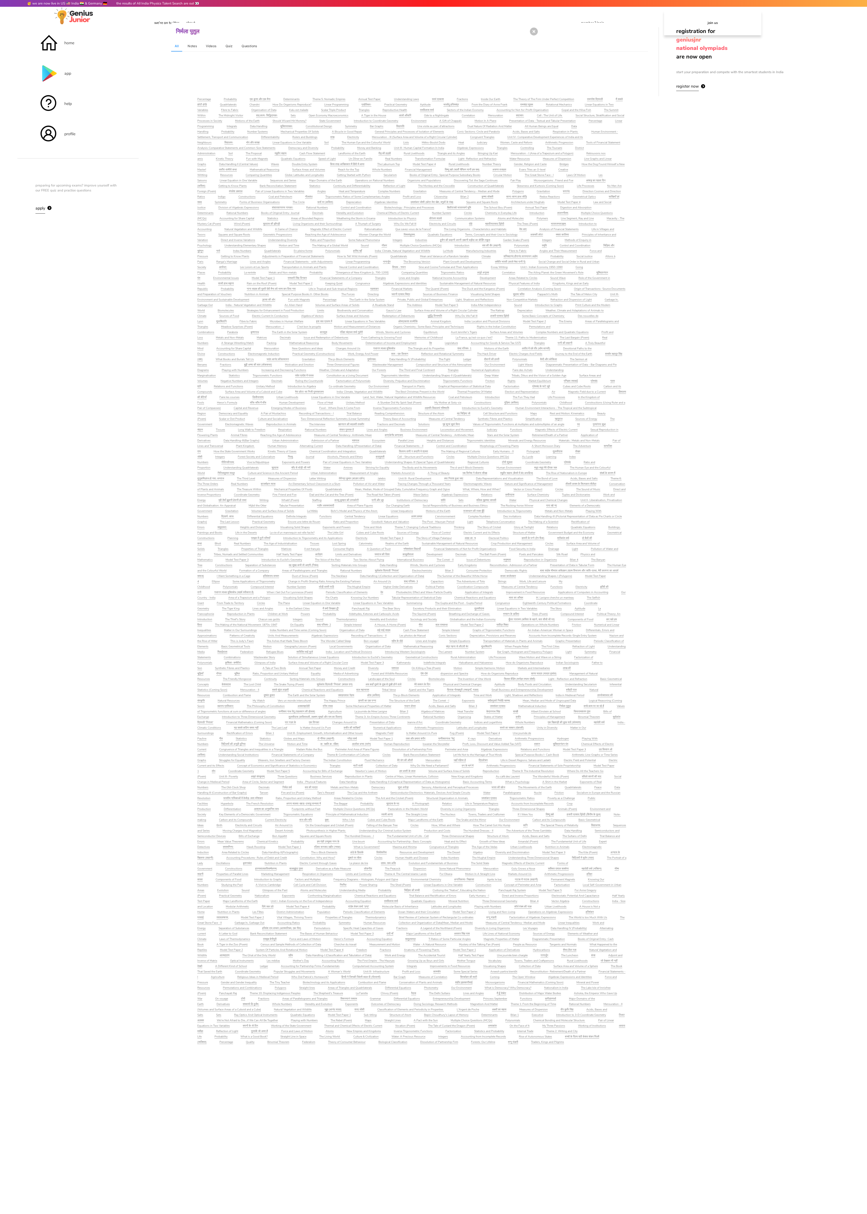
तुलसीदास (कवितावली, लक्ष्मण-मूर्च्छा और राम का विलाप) (315, 717)
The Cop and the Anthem (362, 793)
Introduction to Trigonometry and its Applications (313, 538)
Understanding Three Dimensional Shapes (533, 858)
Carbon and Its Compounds (549, 820)
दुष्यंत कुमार (269, 695)
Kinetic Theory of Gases (282, 451)
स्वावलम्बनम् (222, 917)
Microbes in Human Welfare (286, 321)
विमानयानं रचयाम (348, 998)
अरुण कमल (416, 516)
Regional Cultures (478, 462)
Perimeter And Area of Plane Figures (357, 749)
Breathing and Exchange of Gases (469, 614)
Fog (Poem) (457, 733)
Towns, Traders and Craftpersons (534, 960)
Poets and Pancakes (531, 554)
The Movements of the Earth (535, 787)
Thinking (459, 527)
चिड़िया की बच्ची (412, 890)
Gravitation (420, 191)
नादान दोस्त (410, 706)
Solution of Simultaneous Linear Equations (313, 657)
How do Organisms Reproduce (524, 662)
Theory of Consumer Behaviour (347, 1042)
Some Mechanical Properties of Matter (368, 706)
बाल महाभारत (362, 690)
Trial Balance (354, 413)
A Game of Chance (286, 229)
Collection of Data (386, 765)
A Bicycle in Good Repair (347, 131)
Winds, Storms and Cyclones (393, 332)
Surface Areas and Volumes (308, 169)
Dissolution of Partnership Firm (439, 1042)
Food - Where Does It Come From (339, 408)
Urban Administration (285, 440)
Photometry (431, 988)
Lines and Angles (260, 261)
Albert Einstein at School (546, 711)
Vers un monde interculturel (294, 700)
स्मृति (544, 245)
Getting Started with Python (354, 175)
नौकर (384, 245)
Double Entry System (304, 164)
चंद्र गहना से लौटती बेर (457, 646)
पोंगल (218, 673)
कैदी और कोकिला (548, 359)
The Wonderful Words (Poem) (551, 776)
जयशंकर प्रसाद (497, 706)
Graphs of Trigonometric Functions (494, 630)
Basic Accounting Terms (477, 782)
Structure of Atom (498, 836)
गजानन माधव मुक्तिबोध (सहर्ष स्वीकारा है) (234, 592)
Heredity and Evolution (350, 213)
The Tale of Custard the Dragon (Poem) (451, 1026)
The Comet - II (445, 560)
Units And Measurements (283, 635)
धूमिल (237, 673)
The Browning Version (416, 261)
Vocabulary (494, 960)
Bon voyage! (371, 641)
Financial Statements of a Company (341, 278)
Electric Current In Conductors (270, 316)
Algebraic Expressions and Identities (405, 283)
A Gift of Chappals (450, 121)
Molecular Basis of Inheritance (400, 906)
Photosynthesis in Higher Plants (326, 830)
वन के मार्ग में (467, 765)
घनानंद (566, 191)
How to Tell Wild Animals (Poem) (357, 256)
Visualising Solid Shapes (485, 294)
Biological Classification (392, 1042)
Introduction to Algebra (302, 386)
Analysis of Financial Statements (559, 229)
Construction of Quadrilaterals (486, 186)
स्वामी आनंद (387, 814)
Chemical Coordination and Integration (333, 451)
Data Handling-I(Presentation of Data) (359, 446)
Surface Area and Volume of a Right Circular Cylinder (446, 310)
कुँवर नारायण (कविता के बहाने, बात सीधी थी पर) (531, 619)
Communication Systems (470, 218)
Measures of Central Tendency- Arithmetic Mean (343, 435)
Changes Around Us (348, 348)
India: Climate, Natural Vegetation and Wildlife (402, 251)
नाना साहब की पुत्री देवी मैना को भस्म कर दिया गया (271, 289)
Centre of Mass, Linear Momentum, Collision (411, 776)
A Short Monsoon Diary (546, 446)
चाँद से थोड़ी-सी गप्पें (300, 467)
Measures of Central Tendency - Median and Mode (469, 191)
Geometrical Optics (584, 196)
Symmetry (351, 126)
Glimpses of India (264, 662)
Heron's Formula (227, 402)
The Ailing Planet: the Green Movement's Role (555, 272)
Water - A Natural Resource (429, 944)
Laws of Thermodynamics (234, 939)
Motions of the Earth (247, 121)
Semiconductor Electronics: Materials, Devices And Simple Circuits (430, 793)
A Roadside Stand (383, 305)
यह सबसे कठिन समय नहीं (246, 727)
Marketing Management (275, 874)
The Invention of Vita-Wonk (474, 679)
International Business (410, 560)
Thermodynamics (346, 619)
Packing (271, 343)
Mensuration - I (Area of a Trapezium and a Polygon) (542, 153)
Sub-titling (370, 1015)
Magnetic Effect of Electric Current (331, 229)
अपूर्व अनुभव (483, 272)
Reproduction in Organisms (540, 560)
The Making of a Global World (330, 245)
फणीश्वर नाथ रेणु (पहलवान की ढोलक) (297, 711)
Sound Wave (558, 278)
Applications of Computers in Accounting (583, 592)
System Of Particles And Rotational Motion (282, 950)
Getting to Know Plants (232, 186)
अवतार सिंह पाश (462, 933)
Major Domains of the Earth (325, 180)
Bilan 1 (270, 733)
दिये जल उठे (267, 906)
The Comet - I (441, 700)
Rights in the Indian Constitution (496, 327)
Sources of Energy (586, 419)
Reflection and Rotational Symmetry (442, 354)
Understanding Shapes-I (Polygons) (550, 576)
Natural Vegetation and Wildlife (243, 229)
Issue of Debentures (478, 560)
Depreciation (353, 202)
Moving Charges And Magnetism (242, 830)
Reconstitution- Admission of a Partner (513, 565)
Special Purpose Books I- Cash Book (537, 755)
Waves (275, 164)
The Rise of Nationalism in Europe (566, 473)
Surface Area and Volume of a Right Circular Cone (318, 662)
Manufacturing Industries (481, 251)
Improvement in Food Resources (525, 592)
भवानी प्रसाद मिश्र (401, 294)
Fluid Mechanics (374, 760)
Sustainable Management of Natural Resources (468, 283)
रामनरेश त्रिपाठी (595, 99)
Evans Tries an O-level (532, 169)
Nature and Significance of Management (529, 484)
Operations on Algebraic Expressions (550, 912)
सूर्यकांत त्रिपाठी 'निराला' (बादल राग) (335, 684)
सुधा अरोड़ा (403, 787)
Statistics (314, 186)
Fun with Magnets (257, 159)
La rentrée (250, 272)
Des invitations (512, 516)
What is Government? (367, 847)
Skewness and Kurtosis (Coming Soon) (540, 186)
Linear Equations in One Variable (292, 142)
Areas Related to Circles (523, 278)
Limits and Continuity (358, 874)
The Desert (453, 852)
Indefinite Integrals (435, 662)
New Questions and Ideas (307, 348)
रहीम (290, 955)
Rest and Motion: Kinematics (567, 413)
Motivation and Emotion (299, 364)
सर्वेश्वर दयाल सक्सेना (558, 868)
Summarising (414, 603)
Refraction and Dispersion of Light (571, 299)
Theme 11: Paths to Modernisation (526, 337)
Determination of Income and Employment (391, 343)
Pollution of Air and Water (369, 484)
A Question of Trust (379, 549)
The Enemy (565, 321)
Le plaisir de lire (359, 863)
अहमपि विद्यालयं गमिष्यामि (437, 408)
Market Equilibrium (539, 381)
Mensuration (495, 115)
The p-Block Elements (341, 359)
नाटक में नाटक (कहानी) (526, 879)
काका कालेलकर (508, 576)
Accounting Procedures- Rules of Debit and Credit (256, 858)
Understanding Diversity (282, 240)
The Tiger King (231, 608)
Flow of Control (441, 532)
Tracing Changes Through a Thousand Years (424, 484)
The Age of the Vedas (484, 847)
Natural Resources (229, 700)
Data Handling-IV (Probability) (407, 359)
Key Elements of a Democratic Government (244, 814)
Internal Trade (525, 1031)
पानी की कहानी (565, 343)
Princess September (495, 998)
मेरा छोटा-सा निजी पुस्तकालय (309, 392)
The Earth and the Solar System (306, 695)
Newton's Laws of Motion (371, 771)
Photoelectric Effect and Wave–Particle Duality (424, 592)
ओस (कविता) (373, 695)
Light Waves (525, 364)
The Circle (299, 202)
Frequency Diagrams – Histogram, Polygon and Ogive (365, 879)
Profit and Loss (412, 196)
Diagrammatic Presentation (548, 939)
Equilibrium (431, 332)
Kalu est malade (298, 110)
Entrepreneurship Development (451, 998)
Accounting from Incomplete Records (483, 1036)
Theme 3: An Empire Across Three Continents (382, 717)
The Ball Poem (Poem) (492, 554)
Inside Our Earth (490, 99)
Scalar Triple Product (333, 110)
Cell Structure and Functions (500, 413)
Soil (326, 142)
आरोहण (318, 554)
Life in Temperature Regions (481, 803)
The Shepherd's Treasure (328, 993)
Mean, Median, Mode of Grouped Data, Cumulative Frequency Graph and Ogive (402, 489)
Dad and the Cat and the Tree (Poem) (331, 494)
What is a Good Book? (254, 1036)
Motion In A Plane (485, 121)
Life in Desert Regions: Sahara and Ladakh (526, 760)
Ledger (467, 359)
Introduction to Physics (402, 218)
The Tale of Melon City (584, 294)
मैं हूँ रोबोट (501, 993)
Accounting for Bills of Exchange (323, 771)
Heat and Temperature (352, 191)
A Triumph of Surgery (368, 224)
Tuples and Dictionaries (576, 494)
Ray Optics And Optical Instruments (255, 1015)
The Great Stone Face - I (539, 175)
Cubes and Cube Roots (577, 386)
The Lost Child (252, 684)
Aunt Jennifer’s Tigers (464, 332)
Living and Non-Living (502, 912)
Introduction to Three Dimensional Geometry (249, 717)
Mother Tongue (466, 960)
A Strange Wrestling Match (237, 343)
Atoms (330, 1031)
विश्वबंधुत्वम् (409, 234)
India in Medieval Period (570, 695)
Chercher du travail (345, 944)
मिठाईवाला (222, 652)
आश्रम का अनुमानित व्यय (266, 809)
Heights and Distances (440, 440)
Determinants (291, 99)
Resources (226, 175)
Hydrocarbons (541, 950)
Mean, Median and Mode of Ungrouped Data (549, 700)
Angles (321, 191)
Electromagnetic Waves (239, 424)
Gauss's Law (393, 310)
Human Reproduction (397, 744)
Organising (464, 717)
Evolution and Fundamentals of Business (433, 863)
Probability (230, 99)
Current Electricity (276, 820)
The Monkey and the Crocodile (436, 186)
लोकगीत (368, 868)
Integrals (232, 126)
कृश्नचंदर (247, 863)
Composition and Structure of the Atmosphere (444, 364)
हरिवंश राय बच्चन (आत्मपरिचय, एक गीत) (281, 928)
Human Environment (508, 467)
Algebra (477, 852)
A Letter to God (228, 933)
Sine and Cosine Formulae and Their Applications (448, 267)
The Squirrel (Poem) (424, 614)
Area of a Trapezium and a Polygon (249, 597)
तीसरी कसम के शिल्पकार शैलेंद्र (581, 484)
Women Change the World (375, 234)
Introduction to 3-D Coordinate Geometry (581, 1015)
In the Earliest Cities (298, 608)
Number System (441, 213)
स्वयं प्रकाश (438, 99)
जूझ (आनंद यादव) (333, 1009)
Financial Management (418, 169)
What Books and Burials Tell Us (235, 359)
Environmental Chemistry (426, 879)
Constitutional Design (319, 126)
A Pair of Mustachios (273, 413)
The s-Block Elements (324, 852)
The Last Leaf (279, 727)
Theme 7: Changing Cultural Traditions (418, 527)
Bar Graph (400, 977)
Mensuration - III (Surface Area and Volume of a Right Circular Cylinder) (414, 137)
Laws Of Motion (576, 175)
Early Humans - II (503, 451)
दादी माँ (390, 933)
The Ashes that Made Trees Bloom (287, 641)
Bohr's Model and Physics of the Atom (354, 511)
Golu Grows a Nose (523, 868)
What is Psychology (517, 782)
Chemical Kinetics (267, 841)
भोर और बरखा (253, 142)
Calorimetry (366, 543)
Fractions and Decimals (391, 424)
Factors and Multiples (308, 879)
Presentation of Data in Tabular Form (572, 565)
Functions (516, 429)
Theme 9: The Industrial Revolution (533, 771)
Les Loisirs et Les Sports (254, 267)
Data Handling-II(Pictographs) (280, 852)
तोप (213, 771)
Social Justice (584, 256)
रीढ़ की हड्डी (384, 153)
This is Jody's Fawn (242, 641)
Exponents (468, 700)
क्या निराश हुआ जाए (453, 478)
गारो (218, 251)
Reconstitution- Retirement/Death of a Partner (558, 971)
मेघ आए (523, 229)
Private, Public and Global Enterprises (420, 299)
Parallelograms (512, 793)
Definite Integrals (296, 516)
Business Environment (413, 429)
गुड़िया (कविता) (511, 402)
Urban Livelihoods (287, 397)
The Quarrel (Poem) (437, 289)
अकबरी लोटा (536, 234)
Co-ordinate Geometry (342, 386)
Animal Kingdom (441, 321)
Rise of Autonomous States (535, 1036)
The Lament (445, 652)
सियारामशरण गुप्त (582, 711)
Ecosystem (378, 440)
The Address (414, 305)
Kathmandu (404, 662)
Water (327, 467)
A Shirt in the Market (554, 782)
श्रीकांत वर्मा (563, 538)
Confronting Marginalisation (325, 895)
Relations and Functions (228, 386)
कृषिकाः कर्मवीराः (233, 662)
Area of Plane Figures (360, 505)
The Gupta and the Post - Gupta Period (458, 603)
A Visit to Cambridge (268, 885)
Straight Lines (392, 1020)
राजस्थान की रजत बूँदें (473, 511)
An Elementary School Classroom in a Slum (314, 484)
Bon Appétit (279, 836)
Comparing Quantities (259, 175)
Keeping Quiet (334, 283)
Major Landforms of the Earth (425, 820)
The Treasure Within (249, 489)
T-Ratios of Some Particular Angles (450, 939)
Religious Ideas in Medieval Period (257, 977)
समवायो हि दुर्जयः (251, 1004)
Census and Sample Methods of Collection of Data (291, 944)
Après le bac (494, 879)
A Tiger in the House (373, 115)
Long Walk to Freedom (251, 429)
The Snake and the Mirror (471, 820)
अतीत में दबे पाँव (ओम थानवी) (536, 348)
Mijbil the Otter (257, 505)
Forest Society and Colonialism (256, 457)
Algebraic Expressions (470, 148)
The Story (556, 608)
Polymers (542, 218)
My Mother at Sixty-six (447, 402)
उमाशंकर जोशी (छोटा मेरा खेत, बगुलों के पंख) (431, 202)
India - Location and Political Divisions (349, 652)
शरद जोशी (359, 1009)
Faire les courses (229, 397)
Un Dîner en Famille (360, 159)
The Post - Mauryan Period (438, 522)
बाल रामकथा (442, 625)
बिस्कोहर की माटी (468, 977)
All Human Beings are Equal (541, 126)
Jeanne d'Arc (415, 722)
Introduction (536, 213)
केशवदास (226, 684)
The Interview (317, 424)
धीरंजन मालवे (435, 218)
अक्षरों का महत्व (499, 1009)
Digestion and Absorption (576, 207)
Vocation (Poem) (405, 1026)
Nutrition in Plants (276, 863)
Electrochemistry (422, 570)
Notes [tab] (192, 46)
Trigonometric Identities (395, 375)
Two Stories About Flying (368, 560)
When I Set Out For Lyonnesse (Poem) (290, 592)
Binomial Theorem (589, 717)
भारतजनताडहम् (558, 224)
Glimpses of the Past (274, 890)
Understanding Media (352, 890)
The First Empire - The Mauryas (376, 960)
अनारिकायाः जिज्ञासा (464, 879)
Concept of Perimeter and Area (522, 885)
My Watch (259, 700)
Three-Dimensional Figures (343, 364)
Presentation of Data (382, 722)
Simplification (533, 419)
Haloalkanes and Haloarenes (476, 662)
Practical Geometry (395, 104)
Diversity (373, 668)
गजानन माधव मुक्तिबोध (384, 348)
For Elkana (446, 874)
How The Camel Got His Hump (491, 825)
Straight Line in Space (293, 1036)
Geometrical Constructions (422, 657)
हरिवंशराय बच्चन (271, 576)
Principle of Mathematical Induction (347, 814)
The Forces (348, 294)
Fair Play (515, 180)
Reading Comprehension (390, 413)
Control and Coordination (356, 207)
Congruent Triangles (482, 137)
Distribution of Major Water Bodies (540, 993)
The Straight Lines (416, 814)
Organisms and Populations (424, 180)
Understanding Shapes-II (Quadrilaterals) (447, 375)
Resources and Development (417, 852)
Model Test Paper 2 (300, 283)
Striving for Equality (377, 467)
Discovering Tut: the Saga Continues (476, 180)
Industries (421, 240)
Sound (365, 245)
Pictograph (533, 451)
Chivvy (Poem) (389, 993)
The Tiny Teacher (280, 982)
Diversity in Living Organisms (458, 809)
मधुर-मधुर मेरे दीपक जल (545, 467)
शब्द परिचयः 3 (411, 581)
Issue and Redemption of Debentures (326, 337)
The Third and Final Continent (417, 370)
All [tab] (177, 46)
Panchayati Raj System (512, 890)
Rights (511, 381)
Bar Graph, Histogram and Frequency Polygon (525, 652)
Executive (537, 1015)
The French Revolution (259, 803)
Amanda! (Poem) (528, 841)
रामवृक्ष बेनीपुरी (270, 939)
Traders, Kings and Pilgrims (547, 1042)
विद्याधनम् (595, 825)
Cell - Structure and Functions (415, 457)
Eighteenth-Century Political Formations (547, 603)
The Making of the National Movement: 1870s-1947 (246, 625)
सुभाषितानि (221, 321)
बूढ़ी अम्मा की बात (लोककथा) (258, 364)
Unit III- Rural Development (415, 478)
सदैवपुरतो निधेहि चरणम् (499, 700)
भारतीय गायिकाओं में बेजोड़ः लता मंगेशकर (243, 798)
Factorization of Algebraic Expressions (532, 917)
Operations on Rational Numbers (374, 180)
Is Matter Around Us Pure (315, 727)
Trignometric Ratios (452, 272)
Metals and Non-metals (283, 272)
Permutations (322, 928)
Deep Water (492, 375)
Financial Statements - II (408, 446)
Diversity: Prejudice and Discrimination (406, 381)
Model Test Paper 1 (263, 278)
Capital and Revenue (246, 408)
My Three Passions (553, 1026)
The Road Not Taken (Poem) (383, 494)
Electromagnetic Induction (264, 354)
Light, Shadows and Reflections (475, 299)
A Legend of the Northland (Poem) (441, 928)
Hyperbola (227, 803)
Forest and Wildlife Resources (389, 673)
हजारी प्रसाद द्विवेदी (499, 316)
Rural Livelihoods (414, 153)
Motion (267, 646)
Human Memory (277, 446)
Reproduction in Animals (281, 424)
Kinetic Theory (224, 159)
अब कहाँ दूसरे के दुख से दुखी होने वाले (383, 684)
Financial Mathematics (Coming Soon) (249, 722)
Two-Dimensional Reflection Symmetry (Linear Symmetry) (335, 419)
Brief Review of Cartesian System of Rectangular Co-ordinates (436, 917)
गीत (221, 738)
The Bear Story (391, 608)
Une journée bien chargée (512, 955)
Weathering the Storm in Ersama (355, 218)
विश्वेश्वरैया (381, 852)
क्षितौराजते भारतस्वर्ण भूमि (459, 207)
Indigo (222, 196)
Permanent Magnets (563, 879)
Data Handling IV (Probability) (569, 928)
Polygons (518, 191)
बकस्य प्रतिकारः (225, 706)
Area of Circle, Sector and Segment (263, 782)
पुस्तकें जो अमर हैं (259, 1031)
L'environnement (445, 516)
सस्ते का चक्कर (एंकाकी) (512, 727)
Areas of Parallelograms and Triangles (304, 570)
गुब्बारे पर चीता (354, 858)
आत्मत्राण (224, 955)
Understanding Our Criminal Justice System (385, 830)
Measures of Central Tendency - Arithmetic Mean (445, 435)
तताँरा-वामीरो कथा (228, 169)
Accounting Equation (358, 901)
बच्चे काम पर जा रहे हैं (594, 706)
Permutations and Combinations (242, 988)
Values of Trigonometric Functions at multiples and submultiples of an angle (518, 424)
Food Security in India (522, 549)
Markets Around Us (403, 473)
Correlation (468, 115)
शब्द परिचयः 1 (464, 348)
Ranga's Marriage (226, 261)
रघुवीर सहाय (281, 153)
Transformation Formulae (430, 159)
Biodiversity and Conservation (355, 310)
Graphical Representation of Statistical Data (464, 386)
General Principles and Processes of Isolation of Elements (409, 131)
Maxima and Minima (405, 847)
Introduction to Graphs (548, 305)
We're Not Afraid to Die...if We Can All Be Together (247, 1020)
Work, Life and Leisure (532, 581)
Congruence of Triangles (444, 847)
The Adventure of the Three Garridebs (529, 830)
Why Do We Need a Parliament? (429, 765)
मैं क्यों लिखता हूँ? (331, 608)
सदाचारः (520, 115)
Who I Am (348, 820)
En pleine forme (303, 251)
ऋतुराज (558, 419)
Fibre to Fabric (229, 110)
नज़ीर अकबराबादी (325, 505)
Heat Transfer (465, 711)
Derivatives (495, 738)
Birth (219, 825)
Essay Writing (499, 267)
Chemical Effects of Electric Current (398, 213)
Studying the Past (232, 885)
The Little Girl (335, 532)
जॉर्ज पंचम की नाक (523, 906)
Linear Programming (336, 104)
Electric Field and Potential (580, 760)
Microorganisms (495, 982)
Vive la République (258, 462)
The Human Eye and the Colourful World (366, 142)
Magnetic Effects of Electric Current (556, 429)
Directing (373, 294)
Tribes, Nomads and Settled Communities (238, 554)
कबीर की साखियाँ (352, 727)
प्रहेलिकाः (366, 104)
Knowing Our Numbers (365, 597)
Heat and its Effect (455, 841)
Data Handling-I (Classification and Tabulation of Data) (339, 955)
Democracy (378, 787)
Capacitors (437, 581)
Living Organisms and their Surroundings (317, 224)
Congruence (362, 283)
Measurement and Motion (384, 944)
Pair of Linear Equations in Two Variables (279, 191)
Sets (293, 115)
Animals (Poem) (567, 809)
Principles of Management (549, 717)
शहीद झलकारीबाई (464, 982)
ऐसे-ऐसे (424, 673)
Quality (250, 1042)
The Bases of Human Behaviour (319, 933)
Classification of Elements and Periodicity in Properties (410, 1009)
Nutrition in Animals (257, 294)
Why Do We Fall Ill (405, 224)
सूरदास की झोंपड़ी (271, 224)
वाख (332, 137)
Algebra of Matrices (433, 711)
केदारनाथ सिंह (493, 711)
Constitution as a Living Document (347, 375)
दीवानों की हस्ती (491, 359)
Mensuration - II (249, 690)
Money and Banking (369, 148)
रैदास (413, 993)
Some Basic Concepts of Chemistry (543, 316)
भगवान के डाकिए (511, 614)
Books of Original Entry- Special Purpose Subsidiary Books (445, 175)
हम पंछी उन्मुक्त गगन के (328, 841)
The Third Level (246, 478)
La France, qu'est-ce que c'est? (474, 337)
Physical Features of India (524, 283)
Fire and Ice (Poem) (292, 793)
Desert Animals (284, 830)
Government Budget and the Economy (571, 532)
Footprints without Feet (306, 809)
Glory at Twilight (524, 527)
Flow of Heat (325, 402)
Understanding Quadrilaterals (241, 467)
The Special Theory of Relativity (559, 825)
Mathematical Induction (532, 706)
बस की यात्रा (311, 787)
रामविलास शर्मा (427, 110)
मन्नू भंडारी (491, 917)
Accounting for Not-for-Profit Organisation (522, 110)
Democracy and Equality (233, 413)
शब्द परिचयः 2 (324, 625)
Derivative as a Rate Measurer (333, 868)
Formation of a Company (254, 570)
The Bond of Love (546, 478)
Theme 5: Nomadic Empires (328, 99)
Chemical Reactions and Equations (475, 597)
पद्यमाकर (374, 289)
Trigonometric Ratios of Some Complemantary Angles (357, 196)
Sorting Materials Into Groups (349, 565)
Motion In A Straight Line (480, 874)
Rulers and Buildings (304, 137)
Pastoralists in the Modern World (408, 809)
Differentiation (232, 809)
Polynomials (521, 245)
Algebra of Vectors (312, 316)
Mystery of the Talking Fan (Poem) (479, 944)
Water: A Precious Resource (408, 1036)
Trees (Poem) (540, 614)
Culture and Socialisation (273, 419)
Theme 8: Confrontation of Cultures (348, 755)
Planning (232, 538)
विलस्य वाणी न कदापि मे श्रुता (413, 451)
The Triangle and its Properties (426, 348)
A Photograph (420, 803)
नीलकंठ (308, 196)
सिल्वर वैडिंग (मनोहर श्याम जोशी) (519, 679)
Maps (533, 413)
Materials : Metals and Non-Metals (579, 440)
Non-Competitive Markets (522, 299)
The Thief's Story (235, 619)
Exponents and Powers (296, 462)
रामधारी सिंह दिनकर (297, 278)
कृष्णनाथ (255, 332)
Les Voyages (530, 928)
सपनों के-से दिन (250, 1026)
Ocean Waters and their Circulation (419, 912)
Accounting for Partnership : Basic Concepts (404, 841)
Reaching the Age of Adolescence (325, 234)
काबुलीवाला (408, 554)
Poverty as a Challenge (561, 798)
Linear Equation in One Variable (238, 180)
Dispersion (419, 868)
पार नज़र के (290, 722)
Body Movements (342, 343)
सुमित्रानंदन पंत (560, 744)
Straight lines (307, 988)
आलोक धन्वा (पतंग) (361, 744)
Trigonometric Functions (267, 375)
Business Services (321, 776)
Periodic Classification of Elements (347, 592)
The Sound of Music (588, 489)
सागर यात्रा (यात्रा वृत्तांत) (544, 673)
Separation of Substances (260, 565)
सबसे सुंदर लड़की (280, 690)
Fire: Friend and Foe (284, 494)
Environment (419, 121)
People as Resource (525, 944)
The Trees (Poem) (527, 224)
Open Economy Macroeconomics (328, 115)
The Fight (444, 359)
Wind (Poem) (242, 224)
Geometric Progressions (277, 234)
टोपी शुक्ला (507, 462)
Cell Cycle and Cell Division (310, 885)
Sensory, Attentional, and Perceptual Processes (450, 787)
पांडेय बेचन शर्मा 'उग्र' (358, 906)
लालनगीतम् (562, 213)
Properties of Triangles (254, 549)
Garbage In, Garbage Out (249, 923)
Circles (468, 213)
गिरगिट (343, 885)
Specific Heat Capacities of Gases (363, 928)
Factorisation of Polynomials (353, 381)
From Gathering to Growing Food (381, 337)
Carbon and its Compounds (235, 820)
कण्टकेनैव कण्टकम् (394, 435)
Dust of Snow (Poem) (305, 576)
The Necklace (339, 576)
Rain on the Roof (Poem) (262, 283)
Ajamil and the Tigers (421, 690)
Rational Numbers (317, 207)
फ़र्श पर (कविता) (325, 202)
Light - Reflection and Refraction (567, 679)
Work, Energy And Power (363, 354)
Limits (320, 310)
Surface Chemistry (538, 494)
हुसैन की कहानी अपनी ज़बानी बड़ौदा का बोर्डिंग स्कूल (465, 240)
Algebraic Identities (386, 202)
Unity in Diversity (547, 727)
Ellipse (216, 581)
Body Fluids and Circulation (535, 684)
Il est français (312, 549)
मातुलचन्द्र (410, 939)
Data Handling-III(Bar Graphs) (241, 440)
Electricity (353, 137)
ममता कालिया (562, 234)
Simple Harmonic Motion (490, 668)
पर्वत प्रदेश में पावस (304, 375)
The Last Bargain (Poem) (574, 337)
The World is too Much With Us (588, 917)
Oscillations (223, 863)
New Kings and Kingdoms (467, 776)
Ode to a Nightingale (436, 115)
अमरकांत (492, 1026)
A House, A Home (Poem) (390, 625)
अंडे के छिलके (357, 852)
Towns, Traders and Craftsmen (486, 814)
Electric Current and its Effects (482, 532)
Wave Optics (421, 494)
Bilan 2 (464, 196)
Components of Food (580, 619)
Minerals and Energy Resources (527, 440)
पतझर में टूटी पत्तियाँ (260, 538)
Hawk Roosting (256, 847)
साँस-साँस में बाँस (258, 402)
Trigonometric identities (481, 440)
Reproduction (491, 771)
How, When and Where (445, 825)
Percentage (204, 99)
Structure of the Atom (431, 413)
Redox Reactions (550, 196)
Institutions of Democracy (412, 500)
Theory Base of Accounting (399, 419)
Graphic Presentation (568, 641)
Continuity (270, 679)
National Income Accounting (449, 278)
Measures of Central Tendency (447, 419)
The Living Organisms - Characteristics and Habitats (475, 229)
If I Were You (525, 814)
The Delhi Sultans (439, 993)
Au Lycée (527, 457)
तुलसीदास (557, 451)
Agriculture (335, 711)
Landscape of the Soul (381, 679)
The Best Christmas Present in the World (419, 392)
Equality (316, 673)
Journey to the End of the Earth (573, 354)
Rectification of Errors (240, 733)
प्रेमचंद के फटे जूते (541, 386)
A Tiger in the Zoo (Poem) (232, 944)
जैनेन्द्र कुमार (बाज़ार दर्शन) (352, 478)
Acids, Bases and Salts (526, 131)
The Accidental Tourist (431, 955)
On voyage (221, 998)
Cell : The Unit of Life (550, 115)
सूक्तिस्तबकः (286, 126)
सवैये (443, 500)
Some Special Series (466, 971)
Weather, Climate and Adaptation (339, 370)
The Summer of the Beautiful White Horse (462, 576)
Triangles (364, 110)
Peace (597, 787)
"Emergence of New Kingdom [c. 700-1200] (362, 272)
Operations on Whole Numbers (540, 625)
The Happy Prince (334, 700)
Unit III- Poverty (228, 776)
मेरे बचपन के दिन (422, 684)
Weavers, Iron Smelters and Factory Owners (284, 760)
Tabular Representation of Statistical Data (416, 597)
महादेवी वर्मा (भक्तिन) (592, 868)
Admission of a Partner (325, 440)
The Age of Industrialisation (280, 543)
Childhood (565, 402)
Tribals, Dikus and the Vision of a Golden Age (539, 375)
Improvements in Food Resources (450, 966)
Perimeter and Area (456, 749)
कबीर (518, 717)
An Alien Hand (293, 305)
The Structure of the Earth (404, 700)
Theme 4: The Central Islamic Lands (405, 874)
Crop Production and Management (511, 543)
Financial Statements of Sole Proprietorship (555, 765)
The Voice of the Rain (327, 560)
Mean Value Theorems (230, 841)
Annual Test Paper (369, 99)
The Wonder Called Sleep (336, 641)
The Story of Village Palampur (434, 538)
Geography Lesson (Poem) (300, 646)
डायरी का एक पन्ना (367, 700)
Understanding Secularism (581, 684)
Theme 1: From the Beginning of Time (533, 1004)
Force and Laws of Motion (305, 939)
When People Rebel (517, 646)
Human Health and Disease (411, 858)
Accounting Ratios (288, 923)
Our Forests (379, 370)
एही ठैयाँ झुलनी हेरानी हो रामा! (233, 500)
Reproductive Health (394, 110)
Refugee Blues (275, 652)
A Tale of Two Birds (274, 668)
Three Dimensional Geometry (499, 901)
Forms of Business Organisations (260, 202)
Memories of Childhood (429, 337)
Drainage (553, 549)
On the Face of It (519, 1026)
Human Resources (375, 923)
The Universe (266, 744)
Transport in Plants (413, 386)
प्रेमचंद (594, 381)
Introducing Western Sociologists (405, 652)
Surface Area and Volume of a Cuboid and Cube (253, 392)
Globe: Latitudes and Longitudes (304, 175)
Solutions (424, 424)
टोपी (243, 998)
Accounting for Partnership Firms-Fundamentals (310, 966)
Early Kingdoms (467, 565)
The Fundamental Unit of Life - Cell (408, 836)
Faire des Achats (523, 370)
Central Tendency (355, 516)
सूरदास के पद (392, 803)
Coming (494, 977)
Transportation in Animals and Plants (304, 267)
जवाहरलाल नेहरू (346, 695)
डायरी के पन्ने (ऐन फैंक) (533, 538)
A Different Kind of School (231, 966)
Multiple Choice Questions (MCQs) (421, 245)
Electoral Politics (499, 538)
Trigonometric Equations (298, 814)
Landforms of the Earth (352, 153)
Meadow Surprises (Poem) (237, 327)
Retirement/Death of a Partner (550, 435)
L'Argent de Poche (468, 1009)
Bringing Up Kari (488, 153)
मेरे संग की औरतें (405, 760)
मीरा (421, 625)
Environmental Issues (226, 278)
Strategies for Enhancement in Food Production (275, 310)
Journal (310, 457)
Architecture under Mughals (528, 202)
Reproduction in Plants (241, 614)
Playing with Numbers (235, 370)
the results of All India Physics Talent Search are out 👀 (157, 3)
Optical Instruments (242, 960)
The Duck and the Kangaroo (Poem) (483, 289)
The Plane (284, 603)
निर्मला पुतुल (565, 706)
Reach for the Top (348, 169)
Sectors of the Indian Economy (465, 110)
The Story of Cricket (489, 527)
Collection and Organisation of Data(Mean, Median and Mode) (436, 923)
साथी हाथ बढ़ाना (226, 283)
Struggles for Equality (232, 760)
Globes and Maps (294, 738)
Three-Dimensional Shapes (528, 809)
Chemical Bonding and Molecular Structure (559, 1020)
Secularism (390, 175)
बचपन (537, 744)
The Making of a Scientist (543, 522)
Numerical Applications (485, 370)
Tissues (220, 429)
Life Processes (585, 186)
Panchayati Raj (361, 608)
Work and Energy (395, 955)
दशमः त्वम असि (388, 863)
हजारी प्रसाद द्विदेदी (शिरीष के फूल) (584, 814)
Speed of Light (327, 159)
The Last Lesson (229, 522)
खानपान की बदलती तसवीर (351, 424)
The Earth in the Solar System (367, 299)
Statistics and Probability (489, 1031)
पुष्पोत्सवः (371, 359)
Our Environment (495, 364)
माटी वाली (358, 765)
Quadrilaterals (228, 104)
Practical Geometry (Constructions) (313, 354)
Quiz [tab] (229, 46)
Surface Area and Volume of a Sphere (575, 966)
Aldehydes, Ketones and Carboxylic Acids (374, 614)
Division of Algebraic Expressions (238, 207)
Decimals (317, 213)
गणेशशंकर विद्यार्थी (412, 549)
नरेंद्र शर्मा (352, 738)
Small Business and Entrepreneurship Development (522, 690)
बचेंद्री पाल (571, 690)
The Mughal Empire (358, 587)
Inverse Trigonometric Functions (392, 408)
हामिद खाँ (357, 251)
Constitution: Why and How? (317, 858)
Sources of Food (229, 316)
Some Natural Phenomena (364, 240)
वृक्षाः (327, 820)
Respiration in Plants (565, 131)
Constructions (247, 196)
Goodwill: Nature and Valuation (390, 522)
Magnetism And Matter (484, 1004)
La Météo (312, 511)
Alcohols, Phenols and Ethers (345, 457)
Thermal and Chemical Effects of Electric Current (353, 1026)
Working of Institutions (592, 1026)
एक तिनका (314, 722)
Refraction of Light (583, 646)
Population (323, 912)
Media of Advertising (346, 673)
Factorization (453, 1031)
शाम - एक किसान (399, 354)
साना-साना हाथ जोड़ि (516, 196)
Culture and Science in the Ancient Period (273, 473)
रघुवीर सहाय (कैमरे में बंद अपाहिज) (516, 473)
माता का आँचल (516, 597)
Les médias (273, 960)
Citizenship (440, 196)
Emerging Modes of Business (288, 408)
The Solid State (480, 863)
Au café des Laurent (508, 776)
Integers (397, 240)
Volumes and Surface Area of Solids (272, 511)
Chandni (254, 104)
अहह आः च (470, 538)
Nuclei (538, 793)
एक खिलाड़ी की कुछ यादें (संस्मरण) (564, 722)
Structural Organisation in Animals (447, 798)
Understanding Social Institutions (238, 755)
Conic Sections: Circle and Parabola (478, 131)
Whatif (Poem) (290, 500)
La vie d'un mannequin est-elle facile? (292, 532)
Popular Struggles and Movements (294, 971)
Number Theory (491, 164)
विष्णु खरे (550, 814)
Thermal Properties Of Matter (474, 392)
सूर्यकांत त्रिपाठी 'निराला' (387, 570)
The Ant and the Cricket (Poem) (394, 798)
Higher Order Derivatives (398, 587)
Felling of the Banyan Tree (382, 825)
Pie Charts (332, 597)
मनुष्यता (507, 560)
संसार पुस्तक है (346, 429)
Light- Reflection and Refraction (477, 159)
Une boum (358, 841)
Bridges (564, 164)
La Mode (448, 251)
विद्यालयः (228, 142)
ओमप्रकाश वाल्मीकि (408, 321)
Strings (502, 581)
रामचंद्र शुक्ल (526, 104)
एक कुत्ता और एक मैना (260, 99)
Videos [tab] (211, 46)
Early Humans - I (479, 895)
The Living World (329, 1036)
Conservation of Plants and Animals (420, 982)
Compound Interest (262, 587)
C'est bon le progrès (309, 327)
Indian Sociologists (567, 662)
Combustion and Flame (237, 695)
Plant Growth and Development (462, 261)
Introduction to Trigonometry (514, 511)
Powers (305, 614)
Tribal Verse (389, 690)
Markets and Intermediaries (534, 668)
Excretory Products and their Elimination (437, 608)
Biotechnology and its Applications (324, 982)
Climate (486, 256)
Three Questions (287, 776)
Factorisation (511, 386)
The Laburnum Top (388, 164)
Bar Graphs (376, 126)
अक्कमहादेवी (304, 706)
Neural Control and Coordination (359, 267)
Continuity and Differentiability (351, 186)
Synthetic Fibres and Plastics (495, 419)
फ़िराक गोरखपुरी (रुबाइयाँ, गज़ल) (463, 690)
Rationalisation (373, 229)
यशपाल (355, 440)
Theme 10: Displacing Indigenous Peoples (275, 993)
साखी (515, 711)
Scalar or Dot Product (232, 419)
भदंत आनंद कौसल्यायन (278, 359)
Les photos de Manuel (412, 635)
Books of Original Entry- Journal (280, 213)
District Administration (290, 912)
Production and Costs (437, 830)
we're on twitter (166, 22)
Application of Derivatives (504, 950)
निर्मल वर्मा (287, 787)
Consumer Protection (479, 570)
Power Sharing (368, 885)
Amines (348, 467)
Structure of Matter (524, 532)
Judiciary (482, 142)
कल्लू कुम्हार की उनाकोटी (346, 500)
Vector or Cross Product (527, 489)
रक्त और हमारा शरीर (415, 738)
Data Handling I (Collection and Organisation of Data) (392, 576)
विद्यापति (400, 126)
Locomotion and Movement (457, 429)
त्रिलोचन (483, 760)
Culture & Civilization (366, 1036)
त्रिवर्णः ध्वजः (227, 516)
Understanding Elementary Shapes (245, 245)
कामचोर (437, 971)
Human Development (292, 402)
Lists (406, 142)
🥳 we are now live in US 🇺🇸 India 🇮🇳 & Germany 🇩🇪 (67, 3)
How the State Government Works (234, 451)
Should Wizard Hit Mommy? (289, 121)
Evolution (223, 890)
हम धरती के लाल (407, 771)
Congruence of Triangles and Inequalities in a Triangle (251, 749)
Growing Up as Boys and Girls (426, 960)
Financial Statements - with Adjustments (308, 261)
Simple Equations (459, 641)
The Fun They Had (524, 397)
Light (470, 522)
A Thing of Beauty (439, 473)
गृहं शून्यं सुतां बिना (451, 424)
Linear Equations (388, 516)
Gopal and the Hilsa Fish (576, 110)
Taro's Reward (325, 793)
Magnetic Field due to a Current (587, 392)
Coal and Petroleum (280, 196)
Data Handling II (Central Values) (238, 164)
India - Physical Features (311, 782)
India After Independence (486, 305)
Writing (263, 500)
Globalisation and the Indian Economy (473, 619)
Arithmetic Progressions (429, 727)
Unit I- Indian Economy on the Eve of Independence (302, 901)
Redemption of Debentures (398, 316)
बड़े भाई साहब (383, 630)
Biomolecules (226, 310)
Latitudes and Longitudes (472, 727)
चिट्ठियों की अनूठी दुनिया (233, 744)
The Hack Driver (486, 354)
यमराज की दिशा (382, 554)
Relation (447, 803)
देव (430, 343)
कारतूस (323, 332)
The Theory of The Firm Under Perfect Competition (543, 99)
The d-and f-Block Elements (467, 467)
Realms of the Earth (397, 543)
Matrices (262, 337)
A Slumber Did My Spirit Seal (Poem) (400, 402)
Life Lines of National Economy (501, 933)
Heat (461, 142)
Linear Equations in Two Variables (365, 321)
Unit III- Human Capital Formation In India (419, 148)
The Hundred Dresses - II (478, 830)
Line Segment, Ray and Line (577, 218)
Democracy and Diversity (303, 148)
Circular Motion (502, 175)
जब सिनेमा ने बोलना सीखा (474, 473)
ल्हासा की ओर (268, 299)
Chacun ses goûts (269, 619)
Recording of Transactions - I (316, 413)
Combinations (232, 657)
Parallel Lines (406, 440)
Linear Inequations (402, 511)
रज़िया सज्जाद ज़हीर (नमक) (327, 847)
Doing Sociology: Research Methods (435, 1004)
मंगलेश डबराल (235, 191)
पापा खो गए (551, 505)
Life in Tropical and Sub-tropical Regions (333, 289)
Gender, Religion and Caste (530, 164)
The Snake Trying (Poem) (289, 684)
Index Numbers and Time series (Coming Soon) (298, 630)
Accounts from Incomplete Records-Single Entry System (563, 635)
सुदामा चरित (518, 294)
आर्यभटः (223, 267)
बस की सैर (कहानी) (491, 245)
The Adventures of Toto (471, 581)
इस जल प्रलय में (324, 321)
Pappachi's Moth (547, 294)
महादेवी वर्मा (599, 722)
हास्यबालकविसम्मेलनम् (266, 868)
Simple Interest (353, 625)
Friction (490, 381)
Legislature (451, 343)
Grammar (375, 998)
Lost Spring (339, 543)
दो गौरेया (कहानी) (325, 738)
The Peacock (392, 868)
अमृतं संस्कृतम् (258, 776)
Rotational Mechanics (559, 104)
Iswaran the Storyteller (436, 744)
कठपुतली (380, 457)
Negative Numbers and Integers (240, 381)
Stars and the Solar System (503, 435)
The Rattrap (497, 310)
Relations (486, 494)
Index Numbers (242, 251)
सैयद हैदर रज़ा (569, 950)
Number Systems (257, 131)
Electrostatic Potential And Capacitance (575, 895)
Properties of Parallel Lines (232, 874)
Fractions (462, 99)
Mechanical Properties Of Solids (300, 131)
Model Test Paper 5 (446, 305)
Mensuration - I (275, 327)
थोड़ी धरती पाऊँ (326, 587)
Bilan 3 (449, 570)
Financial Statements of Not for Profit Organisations (465, 549)
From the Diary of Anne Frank (489, 104)
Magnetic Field (384, 733)
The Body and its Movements (419, 467)
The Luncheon (569, 955)
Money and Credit (344, 668)
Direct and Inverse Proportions (520, 895)
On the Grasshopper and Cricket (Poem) (329, 825)
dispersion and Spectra (454, 673)
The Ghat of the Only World (258, 955)
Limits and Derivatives (348, 554)
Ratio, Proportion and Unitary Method (275, 673)
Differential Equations (260, 516)
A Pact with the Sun (426, 1020)
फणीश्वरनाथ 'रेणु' (446, 738)
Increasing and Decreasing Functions (283, 370)
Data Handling (258, 126)
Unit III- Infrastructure (376, 971)
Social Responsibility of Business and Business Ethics (455, 505)
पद (578, 424)
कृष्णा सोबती (487, 196)
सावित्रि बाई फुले (304, 652)
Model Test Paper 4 (424, 164)
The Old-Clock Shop (233, 787)
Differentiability (270, 137)
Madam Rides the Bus (309, 749)
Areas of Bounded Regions (307, 218)
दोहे (470, 224)
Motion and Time (289, 245)
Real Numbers (393, 159)
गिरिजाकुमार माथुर (226, 473)
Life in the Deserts (246, 532)
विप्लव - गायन (399, 267)
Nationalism (262, 895)
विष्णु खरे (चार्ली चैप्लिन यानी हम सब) (462, 169)
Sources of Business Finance (440, 294)
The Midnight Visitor (231, 115)
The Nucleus (447, 814)
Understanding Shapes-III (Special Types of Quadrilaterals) (420, 462)
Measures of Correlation (433, 977)
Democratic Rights (516, 570)
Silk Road (562, 554)
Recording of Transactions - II (369, 635)
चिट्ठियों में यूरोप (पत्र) (583, 858)
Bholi (218, 543)
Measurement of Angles (364, 473)
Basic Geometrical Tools (235, 646)
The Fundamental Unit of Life (568, 841)
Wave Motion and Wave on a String (540, 657)
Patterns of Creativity (242, 635)
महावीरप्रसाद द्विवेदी (494, 224)
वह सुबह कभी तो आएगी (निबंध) (304, 565)
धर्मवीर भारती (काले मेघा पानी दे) (510, 261)
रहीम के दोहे (397, 641)
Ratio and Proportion (323, 240)
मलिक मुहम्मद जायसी (486, 500)
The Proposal (254, 153)
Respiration (285, 429)
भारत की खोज (498, 787)
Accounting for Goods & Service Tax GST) (496, 343)
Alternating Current (311, 446)
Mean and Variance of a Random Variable (444, 256)
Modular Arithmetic (237, 906)
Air (553, 392)
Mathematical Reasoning (264, 169)
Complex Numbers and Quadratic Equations (562, 332)
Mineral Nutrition (458, 901)
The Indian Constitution (337, 760)
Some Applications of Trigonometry (254, 581)
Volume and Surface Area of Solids (449, 771)
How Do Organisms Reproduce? (292, 104)
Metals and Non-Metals (230, 337)
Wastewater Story (264, 657)
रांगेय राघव (328, 706)
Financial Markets (402, 289)
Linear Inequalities (569, 923)
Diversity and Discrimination (512, 852)
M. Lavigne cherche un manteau (555, 597)
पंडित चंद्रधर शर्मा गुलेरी (351, 332)
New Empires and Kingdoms (364, 1031)
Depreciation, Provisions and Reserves (493, 635)
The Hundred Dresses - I (359, 836)
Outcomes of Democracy (386, 1004)
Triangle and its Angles (451, 153)
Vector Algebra (560, 901)
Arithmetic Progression (559, 142)
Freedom (361, 950)
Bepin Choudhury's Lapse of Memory (446, 1015)
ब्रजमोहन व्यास (268, 484)
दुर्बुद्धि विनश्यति (435, 316)
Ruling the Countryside (309, 381)
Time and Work (373, 527)
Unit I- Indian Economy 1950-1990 (541, 267)
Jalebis (382, 478)
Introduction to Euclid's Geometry (482, 408)
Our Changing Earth (398, 505)
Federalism (246, 652)
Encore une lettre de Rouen (304, 522)
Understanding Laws (406, 99)
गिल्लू (290, 457)
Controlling (527, 148)
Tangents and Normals (563, 944)
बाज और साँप (305, 820)
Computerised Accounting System (373, 966)
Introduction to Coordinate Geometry (376, 121)
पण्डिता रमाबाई (571, 381)
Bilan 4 (574, 560)
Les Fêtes (258, 912)
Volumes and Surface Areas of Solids (337, 305)
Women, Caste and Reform (516, 142)
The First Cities (550, 646)
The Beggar (340, 803)
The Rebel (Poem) (341, 1020)
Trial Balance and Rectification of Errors (432, 895)
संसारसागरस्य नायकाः (282, 207)
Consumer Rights (343, 549)
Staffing (317, 500)
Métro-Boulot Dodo (433, 142)
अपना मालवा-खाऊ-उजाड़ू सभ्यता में (303, 803)
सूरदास (275, 467)
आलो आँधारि (405, 115)
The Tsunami (554, 148)
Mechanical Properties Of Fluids (293, 489)
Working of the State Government (291, 1026)
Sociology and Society (423, 619)
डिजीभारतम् (257, 397)
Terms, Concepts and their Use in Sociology (491, 234)
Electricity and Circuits (442, 224)
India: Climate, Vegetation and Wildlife (359, 392)
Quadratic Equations (293, 159)
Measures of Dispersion (557, 159)
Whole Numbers (382, 169)
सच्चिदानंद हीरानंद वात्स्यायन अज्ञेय (520, 256)
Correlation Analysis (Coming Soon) (539, 289)
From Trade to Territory (230, 603)
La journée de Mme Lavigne (370, 711)
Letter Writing (317, 478)
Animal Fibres (239, 435)
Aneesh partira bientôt (503, 971)
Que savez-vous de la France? (413, 229)
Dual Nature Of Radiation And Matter (489, 126)
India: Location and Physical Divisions (487, 321)
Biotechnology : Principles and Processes (409, 207)
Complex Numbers (389, 191)
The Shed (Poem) (400, 885)
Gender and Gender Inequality (239, 982)
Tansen (264, 793)
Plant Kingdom (245, 446)
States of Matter (493, 717)
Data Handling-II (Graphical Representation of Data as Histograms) (410, 782)
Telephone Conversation (500, 522)
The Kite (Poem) (588, 852)
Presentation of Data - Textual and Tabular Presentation (542, 121)
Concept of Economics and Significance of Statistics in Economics (277, 765)
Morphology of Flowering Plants (499, 446)
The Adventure (582, 446)
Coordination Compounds (473, 587)
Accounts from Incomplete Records (532, 803)
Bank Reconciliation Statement (278, 186)
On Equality (297, 625)
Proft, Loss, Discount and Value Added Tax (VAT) (491, 744)
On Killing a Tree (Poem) (426, 668)
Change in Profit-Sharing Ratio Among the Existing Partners (324, 581)
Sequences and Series (283, 180)
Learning (551, 457)
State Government (330, 121)
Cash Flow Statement (312, 153)
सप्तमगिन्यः (228, 847)
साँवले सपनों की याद (591, 776)
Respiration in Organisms (317, 874)
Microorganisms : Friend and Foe (553, 180)
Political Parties (435, 587)
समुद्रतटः (222, 527)
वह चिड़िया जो (463, 413)
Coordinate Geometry (538, 462)
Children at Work (278, 614)
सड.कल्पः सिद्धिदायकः (267, 115)
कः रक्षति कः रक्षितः (329, 744)
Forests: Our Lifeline (483, 1042)
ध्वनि (525, 825)
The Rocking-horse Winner (517, 505)
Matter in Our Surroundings (240, 630)
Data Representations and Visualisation (499, 478)
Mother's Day (301, 960)
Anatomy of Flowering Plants (422, 950)
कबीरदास (509, 494)
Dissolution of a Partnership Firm (412, 749)
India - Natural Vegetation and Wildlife (249, 305)
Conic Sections (448, 635)
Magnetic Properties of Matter (501, 939)
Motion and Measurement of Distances (357, 327)
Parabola (232, 332)
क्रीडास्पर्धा (550, 998)
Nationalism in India (556, 988)
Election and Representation (522, 392)
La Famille (362, 993)
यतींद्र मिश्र (502, 625)
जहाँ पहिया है (460, 760)
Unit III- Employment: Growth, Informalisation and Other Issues (325, 733)
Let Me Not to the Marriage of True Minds (477, 755)
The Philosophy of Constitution (266, 706)
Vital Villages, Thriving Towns (294, 917)
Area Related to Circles (235, 852)
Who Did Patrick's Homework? (310, 977)
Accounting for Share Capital (236, 218)
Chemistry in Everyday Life (501, 213)
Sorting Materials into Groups (307, 679)
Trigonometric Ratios (522, 798)
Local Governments (341, 646)
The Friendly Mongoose (237, 679)
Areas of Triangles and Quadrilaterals (350, 988)
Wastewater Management (387, 364)
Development (488, 278)
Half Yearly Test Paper (289, 554)
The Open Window (523, 977)
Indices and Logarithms (488, 722)
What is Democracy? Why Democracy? (508, 988)
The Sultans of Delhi (574, 836)
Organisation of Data (263, 110)
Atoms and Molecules (511, 218)
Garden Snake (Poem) (516, 240)
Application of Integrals (479, 592)
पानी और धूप (378, 500)
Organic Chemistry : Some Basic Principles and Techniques (428, 327)
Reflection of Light (394, 186)
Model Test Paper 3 (391, 538)
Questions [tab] (249, 46)
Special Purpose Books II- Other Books (305, 294)
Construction (483, 885)
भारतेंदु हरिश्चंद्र (451, 104)
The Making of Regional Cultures (460, 451)
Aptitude (425, 104)
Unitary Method (265, 386)
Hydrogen (563, 738)
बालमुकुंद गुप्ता (296, 868)
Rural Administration (463, 657)
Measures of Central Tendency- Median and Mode (515, 923)
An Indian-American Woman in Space (550, 630)
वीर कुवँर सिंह (567, 1009)
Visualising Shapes (494, 966)
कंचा (593, 955)
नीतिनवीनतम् (227, 462)
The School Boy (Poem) (498, 207)
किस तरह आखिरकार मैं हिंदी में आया (347, 164)
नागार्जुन (387, 261)
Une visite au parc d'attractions (435, 126)
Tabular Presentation (291, 505)
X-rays (472, 738)
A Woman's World (339, 971)
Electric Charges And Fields (525, 354)
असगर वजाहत (499, 169)
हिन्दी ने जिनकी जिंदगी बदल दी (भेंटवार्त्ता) (361, 977)
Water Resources (519, 159)
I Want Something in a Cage (233, 576)
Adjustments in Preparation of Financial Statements (293, 256)
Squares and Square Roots (482, 202)
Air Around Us (382, 581)
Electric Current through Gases (318, 863)
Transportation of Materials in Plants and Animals (513, 641)
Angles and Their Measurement (558, 251)
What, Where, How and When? (482, 489)
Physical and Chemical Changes (548, 500)
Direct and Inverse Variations (238, 240)
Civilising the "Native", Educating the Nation (459, 890)
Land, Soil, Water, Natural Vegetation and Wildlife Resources (399, 397)
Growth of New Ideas (492, 841)
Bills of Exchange (249, 836)
